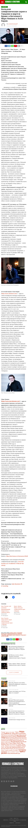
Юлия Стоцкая (4, 750)
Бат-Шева (12, 733)
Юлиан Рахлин (21, 748)
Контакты (18, 822)
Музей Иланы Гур (16, 741)
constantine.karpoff (13, 24)
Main (11, 632)
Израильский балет (10, 737)
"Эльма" (17, 732)
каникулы (4, 751)
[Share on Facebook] (6, 45)
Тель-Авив (7, 747)
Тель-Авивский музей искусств (17, 747)
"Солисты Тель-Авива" (10, 732)
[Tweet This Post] (9, 45)
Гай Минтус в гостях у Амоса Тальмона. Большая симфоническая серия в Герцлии (17, 656)
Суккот (2, 747)
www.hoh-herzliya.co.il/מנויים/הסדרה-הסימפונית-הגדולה (12, 563)
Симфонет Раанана (21, 745)
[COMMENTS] (21, 45)
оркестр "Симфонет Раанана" (13, 751)
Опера (7, 744)
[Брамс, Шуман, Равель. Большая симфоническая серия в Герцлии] (4, 666)
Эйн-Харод (16, 748)
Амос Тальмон (17, 632)
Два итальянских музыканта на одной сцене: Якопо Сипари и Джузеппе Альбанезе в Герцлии (17, 648)
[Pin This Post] (15, 45)
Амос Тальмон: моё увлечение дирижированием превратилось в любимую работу (6, 609)
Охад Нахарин (12, 744)
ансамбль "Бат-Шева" (13, 750)
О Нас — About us (14, 818)
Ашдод (2, 733)
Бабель (6, 733)
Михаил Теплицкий (17, 740)
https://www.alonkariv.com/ (9, 293)
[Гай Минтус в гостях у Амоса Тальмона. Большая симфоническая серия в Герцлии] (4, 657)
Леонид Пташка (5, 740)
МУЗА (10, 740)
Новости (11, 822)
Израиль (14, 736)
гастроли (22, 750)
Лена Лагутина (23, 739)
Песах (16, 744)
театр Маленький (12, 753)
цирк (19, 753)
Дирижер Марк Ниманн (14, 635)
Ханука (11, 748)
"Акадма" (3, 732)
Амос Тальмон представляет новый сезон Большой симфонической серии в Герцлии (7, 621)
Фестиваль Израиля (5, 748)
